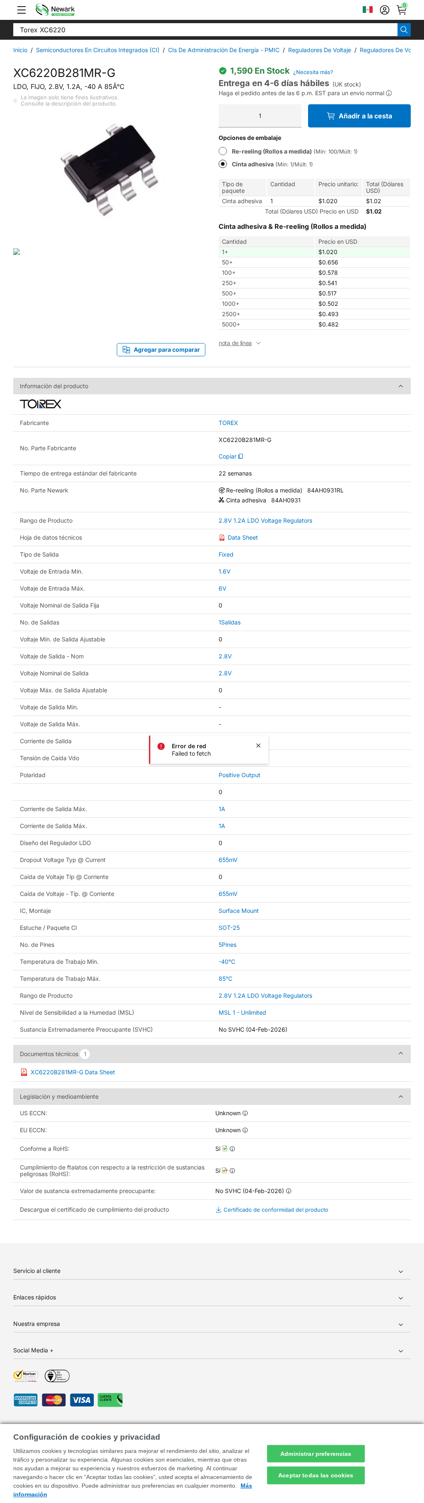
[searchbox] (205, 29)
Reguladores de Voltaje (319, 49)
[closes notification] (258, 746)
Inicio (20, 49)
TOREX (228, 423)
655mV (228, 859)
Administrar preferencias (315, 1453)
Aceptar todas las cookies (316, 1475)
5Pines (227, 944)
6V (222, 588)
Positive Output (239, 774)
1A (222, 808)
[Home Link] (67, 10)
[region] (212, 1463)
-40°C (227, 961)
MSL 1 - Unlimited (242, 1012)
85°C (225, 978)
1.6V (225, 571)
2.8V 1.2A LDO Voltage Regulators (265, 520)
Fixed (226, 554)
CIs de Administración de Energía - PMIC (223, 49)
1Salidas (230, 622)
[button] (21, 10)
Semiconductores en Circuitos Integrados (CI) (97, 49)
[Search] (404, 29)
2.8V (225, 656)
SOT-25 (229, 927)
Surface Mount (239, 910)
